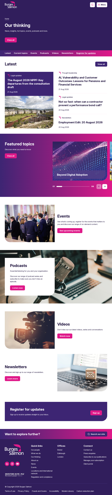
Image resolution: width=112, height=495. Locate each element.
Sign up (96, 413)
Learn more (12, 378)
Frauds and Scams (39, 491)
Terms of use (10, 491)
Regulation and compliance (41, 477)
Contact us (88, 450)
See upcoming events (70, 231)
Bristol (59, 450)
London (60, 457)
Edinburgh (61, 453)
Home (7, 19)
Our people (35, 450)
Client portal (88, 464)
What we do (36, 453)
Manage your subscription (94, 460)
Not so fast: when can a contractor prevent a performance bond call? (81, 103)
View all (10, 40)
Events (34, 467)
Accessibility (54, 491)
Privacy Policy (23, 491)
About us (34, 460)
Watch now (65, 336)
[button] (59, 186)
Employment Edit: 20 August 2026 (81, 122)
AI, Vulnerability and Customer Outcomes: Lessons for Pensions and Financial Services (82, 81)
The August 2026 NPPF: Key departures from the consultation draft (28, 83)
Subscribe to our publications (95, 457)
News (33, 464)
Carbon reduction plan (85, 491)
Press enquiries (89, 453)
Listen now (17, 288)
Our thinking (35, 457)
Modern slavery (68, 491)
